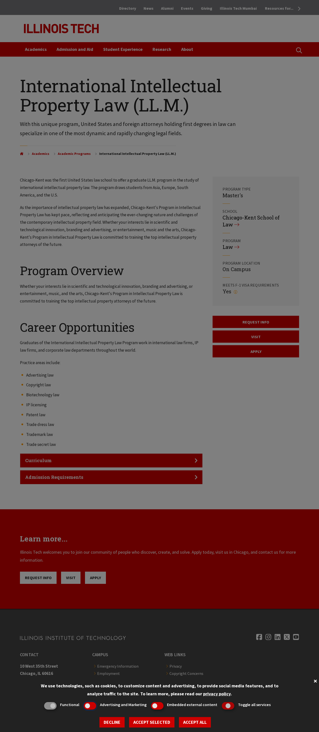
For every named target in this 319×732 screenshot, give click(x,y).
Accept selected (151, 722)
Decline (112, 722)
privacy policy (217, 694)
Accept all (195, 722)
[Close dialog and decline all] (315, 680)
